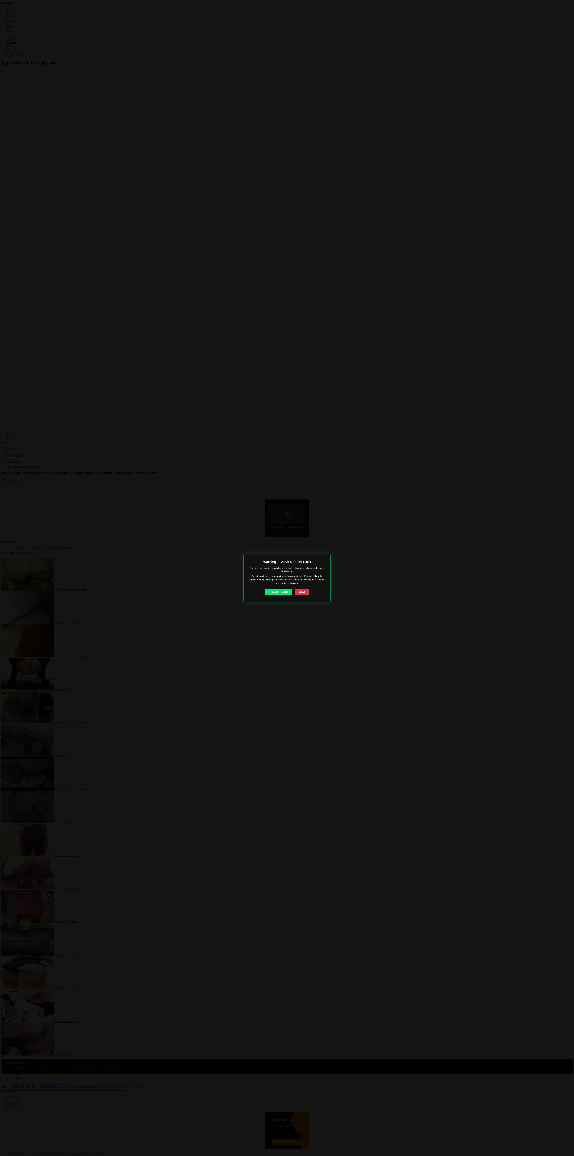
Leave (302, 592)
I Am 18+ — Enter (278, 592)
